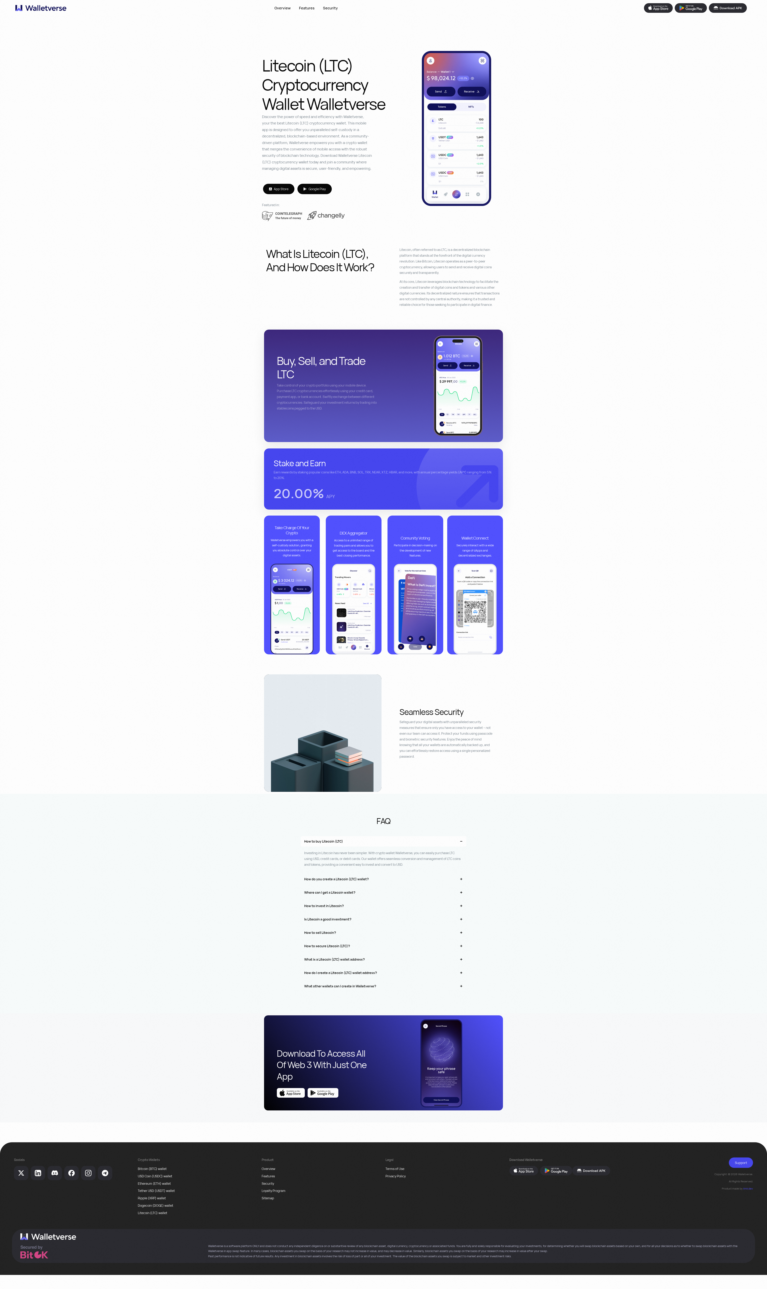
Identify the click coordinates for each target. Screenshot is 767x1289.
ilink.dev (748, 1188)
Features (307, 8)
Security (330, 8)
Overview (282, 8)
